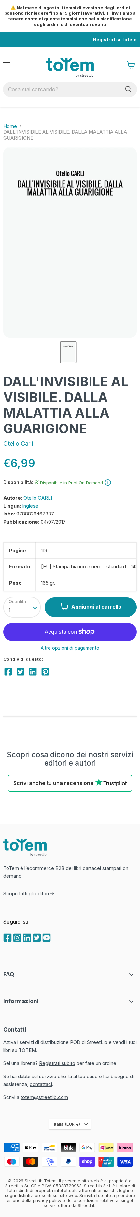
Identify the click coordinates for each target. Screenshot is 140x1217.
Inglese (30, 506)
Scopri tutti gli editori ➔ (28, 893)
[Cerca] (128, 89)
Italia (67, 1124)
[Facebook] (6, 937)
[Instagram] (16, 937)
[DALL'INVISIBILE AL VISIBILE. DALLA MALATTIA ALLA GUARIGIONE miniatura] (68, 352)
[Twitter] (36, 937)
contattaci (41, 1084)
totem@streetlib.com (44, 1097)
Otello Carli (18, 443)
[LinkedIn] (26, 937)
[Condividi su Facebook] (8, 672)
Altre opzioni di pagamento (70, 648)
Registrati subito (57, 1063)
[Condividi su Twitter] (20, 672)
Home (10, 126)
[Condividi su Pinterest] (45, 672)
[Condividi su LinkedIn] (33, 672)
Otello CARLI (37, 498)
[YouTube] (45, 937)
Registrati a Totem (115, 39)
